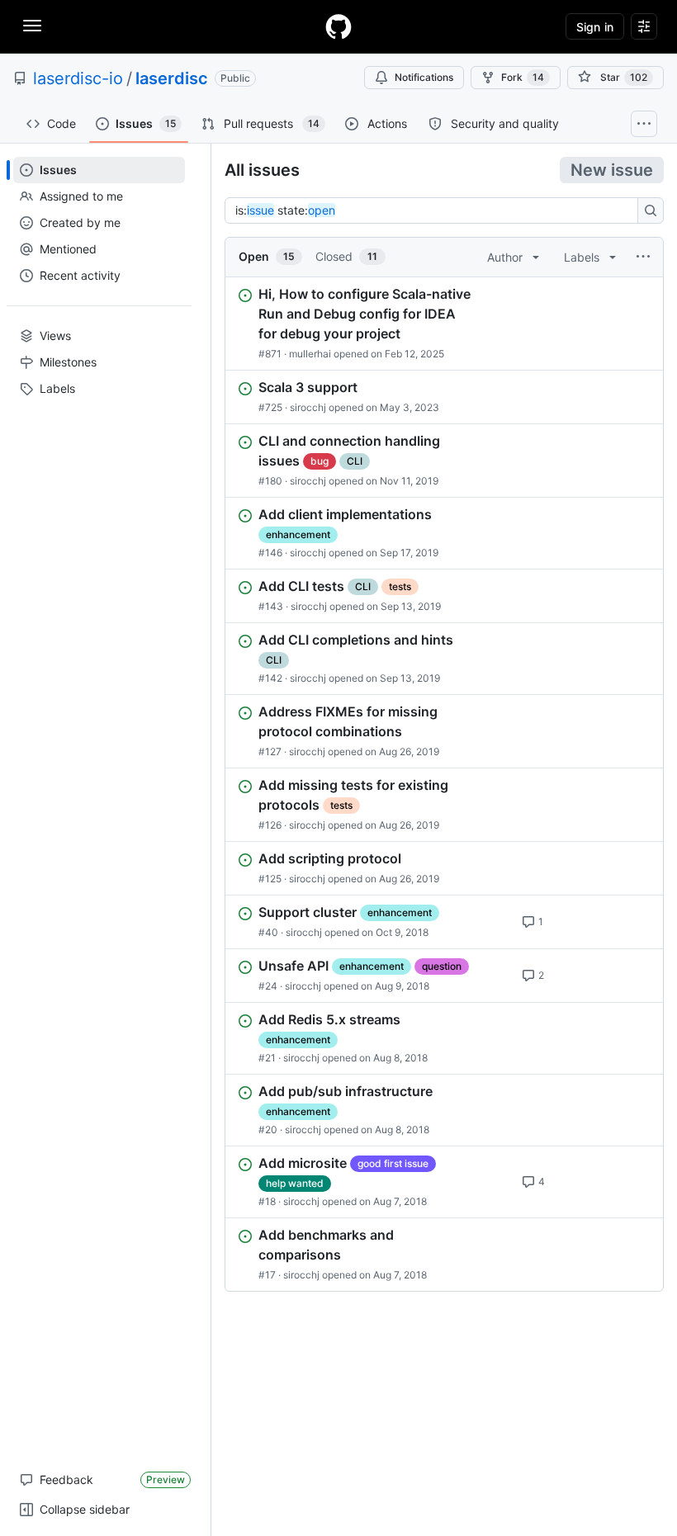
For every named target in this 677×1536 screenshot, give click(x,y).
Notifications (424, 77)
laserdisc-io (78, 78)
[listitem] (444, 323)
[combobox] (436, 210)
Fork (522, 77)
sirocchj (308, 407)
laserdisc (171, 78)
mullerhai (310, 353)
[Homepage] (338, 26)
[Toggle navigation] (32, 25)
